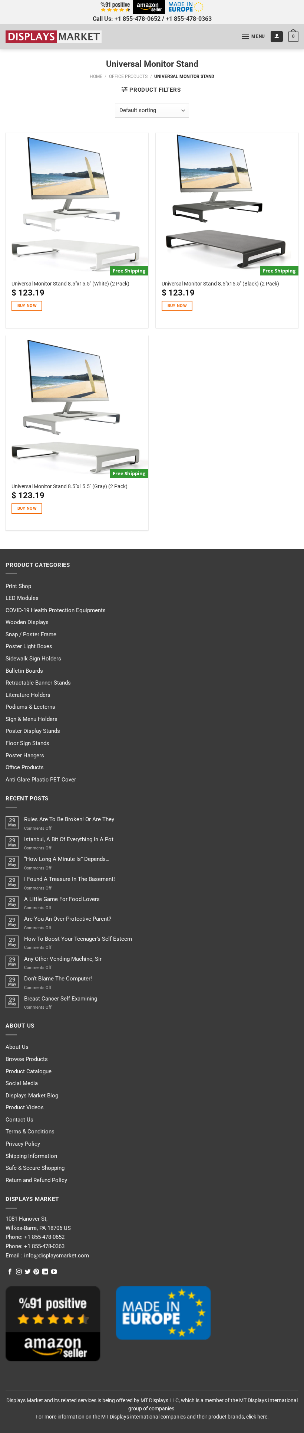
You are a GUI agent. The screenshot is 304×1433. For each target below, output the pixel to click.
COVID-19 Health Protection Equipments (56, 610)
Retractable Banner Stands (38, 682)
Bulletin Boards (24, 670)
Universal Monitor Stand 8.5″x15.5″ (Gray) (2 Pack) (69, 486)
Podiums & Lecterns (30, 707)
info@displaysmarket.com (56, 1255)
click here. (257, 1417)
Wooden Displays (27, 622)
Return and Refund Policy (36, 1180)
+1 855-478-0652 (138, 18)
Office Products (128, 76)
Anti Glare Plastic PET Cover (41, 779)
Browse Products (27, 1059)
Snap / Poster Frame (31, 634)
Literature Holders (28, 695)
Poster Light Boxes (29, 646)
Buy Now (27, 305)
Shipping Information (31, 1156)
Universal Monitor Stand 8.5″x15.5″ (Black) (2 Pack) (220, 284)
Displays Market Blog (32, 1095)
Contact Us (19, 1119)
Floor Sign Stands (27, 743)
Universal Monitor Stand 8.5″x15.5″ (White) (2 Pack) (70, 284)
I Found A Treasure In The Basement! (69, 879)
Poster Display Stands (33, 731)
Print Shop (18, 586)
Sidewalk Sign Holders (33, 658)
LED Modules (22, 598)
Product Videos (25, 1107)
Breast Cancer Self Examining (60, 998)
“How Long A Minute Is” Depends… (66, 859)
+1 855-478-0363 (189, 18)
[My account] (276, 36)
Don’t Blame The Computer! (58, 978)
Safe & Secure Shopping (35, 1168)
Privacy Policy (23, 1143)
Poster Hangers (25, 755)
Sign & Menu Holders (31, 719)
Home (96, 76)
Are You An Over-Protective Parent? (67, 918)
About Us (17, 1047)
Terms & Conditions (30, 1131)
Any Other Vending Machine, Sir (63, 959)
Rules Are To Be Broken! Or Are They (69, 819)
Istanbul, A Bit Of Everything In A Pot (68, 839)
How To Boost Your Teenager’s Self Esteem (78, 939)
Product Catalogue (29, 1071)
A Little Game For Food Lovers (62, 899)
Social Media (22, 1083)
